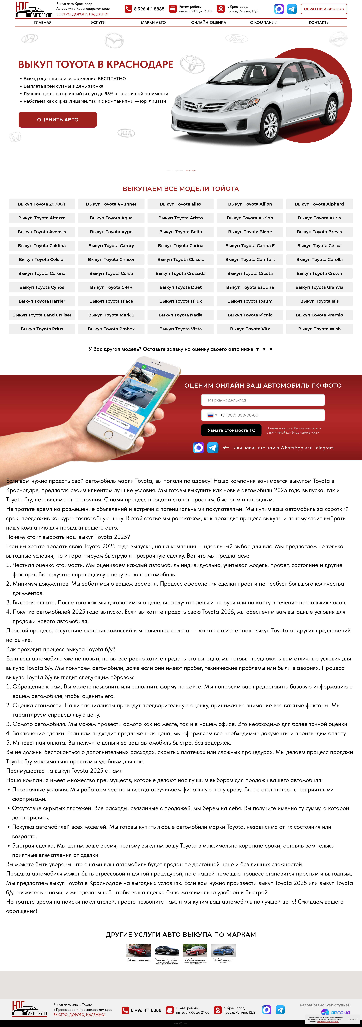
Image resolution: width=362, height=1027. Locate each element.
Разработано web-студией (325, 1005)
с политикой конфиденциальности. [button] (328, 1021)
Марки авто (179, 170)
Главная (168, 170)
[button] (324, 9)
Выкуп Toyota (191, 170)
